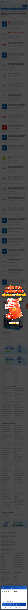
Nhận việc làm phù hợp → (14, 604)
